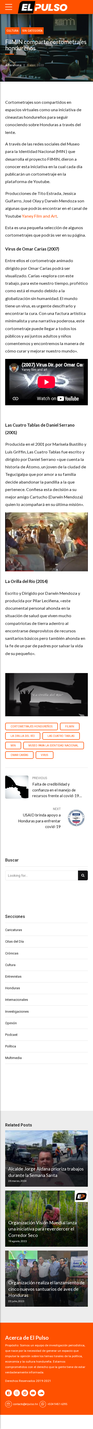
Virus (44, 755)
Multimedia (13, 1058)
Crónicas (11, 953)
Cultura (12, 30)
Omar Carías (19, 755)
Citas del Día (14, 941)
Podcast (11, 1035)
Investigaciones (17, 1011)
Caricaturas (13, 930)
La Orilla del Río (23, 736)
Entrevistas (13, 976)
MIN (13, 745)
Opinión (11, 1023)
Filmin (69, 726)
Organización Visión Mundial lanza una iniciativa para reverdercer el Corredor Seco (42, 1229)
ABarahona (13, 65)
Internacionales (16, 1000)
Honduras (12, 988)
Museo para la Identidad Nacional (53, 745)
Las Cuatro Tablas (61, 736)
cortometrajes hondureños (31, 726)
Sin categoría (32, 30)
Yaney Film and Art (39, 215)
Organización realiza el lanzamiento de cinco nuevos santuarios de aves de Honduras (46, 1289)
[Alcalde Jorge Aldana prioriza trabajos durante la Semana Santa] (45, 1158)
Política (10, 1046)
